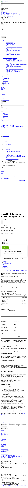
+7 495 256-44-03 (7, 16)
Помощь (2, 446)
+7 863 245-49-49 (4, 12)
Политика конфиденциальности (10, 484)
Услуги (2, 435)
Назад (7, 152)
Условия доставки (5, 450)
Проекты (3, 433)
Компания (3, 436)
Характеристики (7, 263)
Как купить (6, 264)
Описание (5, 261)
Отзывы (5, 82)
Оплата (5, 266)
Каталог (2, 430)
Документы (6, 83)
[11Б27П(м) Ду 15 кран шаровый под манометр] (14, 195)
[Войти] (1, 132)
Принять (23, 480)
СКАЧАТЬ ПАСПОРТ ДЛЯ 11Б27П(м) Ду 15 (16, 270)
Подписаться (3, 426)
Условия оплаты (4, 449)
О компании (6, 78)
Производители (4, 434)
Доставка (5, 267)
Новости (5, 79)
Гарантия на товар (5, 451)
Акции (2, 431)
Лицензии (5, 81)
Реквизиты (5, 84)
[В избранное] (2, 221)
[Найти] (2, 11)
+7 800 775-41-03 (11, 14)
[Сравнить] (2, 223)
